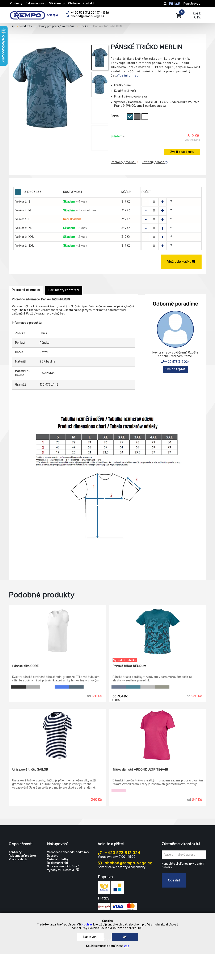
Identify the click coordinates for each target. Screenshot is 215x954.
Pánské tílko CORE (25, 666)
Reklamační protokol (23, 856)
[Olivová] (162, 687)
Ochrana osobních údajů (63, 866)
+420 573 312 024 (177, 362)
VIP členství (57, 3)
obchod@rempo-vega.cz (128, 863)
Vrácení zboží (18, 859)
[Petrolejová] (133, 687)
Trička (84, 26)
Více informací (128, 75)
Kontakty (15, 852)
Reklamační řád (57, 863)
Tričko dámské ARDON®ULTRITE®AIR (140, 769)
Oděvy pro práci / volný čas (56, 26)
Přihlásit (174, 3)
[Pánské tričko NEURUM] (157, 631)
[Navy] (118, 687)
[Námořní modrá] (76, 687)
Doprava (52, 856)
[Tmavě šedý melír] (33, 687)
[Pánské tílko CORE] (57, 631)
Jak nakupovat (36, 3)
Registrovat (192, 3)
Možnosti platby (58, 859)
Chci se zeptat (175, 369)
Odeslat (174, 880)
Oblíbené (74, 3)
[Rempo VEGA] (34, 13)
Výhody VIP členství (60, 870)
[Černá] (18, 687)
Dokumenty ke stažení (64, 290)
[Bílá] (145, 116)
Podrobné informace (26, 290)
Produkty (16, 3)
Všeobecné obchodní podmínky (68, 852)
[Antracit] (147, 687)
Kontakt (88, 3)
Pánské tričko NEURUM (129, 666)
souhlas (87, 924)
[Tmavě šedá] (137, 116)
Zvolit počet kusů (182, 152)
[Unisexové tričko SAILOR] (57, 735)
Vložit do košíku (179, 262)
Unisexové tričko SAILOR (30, 769)
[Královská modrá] (62, 687)
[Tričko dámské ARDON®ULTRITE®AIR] (157, 735)
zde (126, 946)
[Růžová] (118, 790)
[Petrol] (130, 116)
